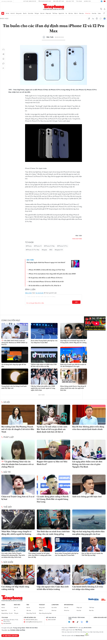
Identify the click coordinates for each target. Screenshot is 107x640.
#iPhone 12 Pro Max (32, 250)
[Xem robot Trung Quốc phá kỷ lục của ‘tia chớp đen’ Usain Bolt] (44, 331)
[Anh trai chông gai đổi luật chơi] (89, 485)
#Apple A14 (59, 250)
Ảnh (27, 604)
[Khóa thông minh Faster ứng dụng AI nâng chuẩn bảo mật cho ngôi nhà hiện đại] (73, 377)
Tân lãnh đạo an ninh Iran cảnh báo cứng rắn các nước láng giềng (53, 532)
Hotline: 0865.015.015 (29, 1)
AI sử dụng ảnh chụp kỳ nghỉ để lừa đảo (13, 365)
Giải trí (76, 13)
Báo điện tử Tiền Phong (53, 7)
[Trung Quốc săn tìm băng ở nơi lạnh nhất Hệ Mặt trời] (14, 377)
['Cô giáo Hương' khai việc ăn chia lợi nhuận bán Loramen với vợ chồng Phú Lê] (18, 450)
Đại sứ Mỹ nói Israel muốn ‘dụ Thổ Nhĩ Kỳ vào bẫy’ (92, 554)
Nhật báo (17, 604)
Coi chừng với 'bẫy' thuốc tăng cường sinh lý (15, 587)
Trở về (3, 68)
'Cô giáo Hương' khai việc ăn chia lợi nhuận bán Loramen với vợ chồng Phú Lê (17, 464)
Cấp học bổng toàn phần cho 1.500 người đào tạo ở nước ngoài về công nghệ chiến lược (43, 388)
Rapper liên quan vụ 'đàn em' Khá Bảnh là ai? (52, 462)
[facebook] (102, 1)
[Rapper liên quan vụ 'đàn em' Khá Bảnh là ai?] (53, 450)
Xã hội (7, 13)
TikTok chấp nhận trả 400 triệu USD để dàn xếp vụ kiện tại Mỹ (44, 365)
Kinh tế (12, 13)
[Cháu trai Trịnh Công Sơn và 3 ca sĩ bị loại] (18, 485)
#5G (50, 250)
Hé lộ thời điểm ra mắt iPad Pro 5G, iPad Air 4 (45, 285)
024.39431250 (7, 623)
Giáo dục (81, 13)
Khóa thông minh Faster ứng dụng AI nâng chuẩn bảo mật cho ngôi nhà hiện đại (73, 388)
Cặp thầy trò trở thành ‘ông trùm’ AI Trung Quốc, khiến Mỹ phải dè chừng (73, 341)
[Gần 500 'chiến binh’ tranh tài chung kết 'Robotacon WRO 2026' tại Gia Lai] (14, 331)
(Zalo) (35, 619)
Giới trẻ (42, 13)
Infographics (68, 604)
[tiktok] (78, 622)
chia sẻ (89, 18)
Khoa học (87, 13)
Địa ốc (25, 13)
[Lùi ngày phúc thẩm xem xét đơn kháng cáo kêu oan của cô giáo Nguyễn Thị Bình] (89, 450)
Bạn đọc (91, 610)
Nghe (3, 49)
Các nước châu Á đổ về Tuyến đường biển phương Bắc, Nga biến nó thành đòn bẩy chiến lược (13, 555)
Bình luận (3, 63)
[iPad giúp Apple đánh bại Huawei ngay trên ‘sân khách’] (75, 263)
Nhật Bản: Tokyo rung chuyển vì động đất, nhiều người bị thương (16, 532)
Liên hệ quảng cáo (30, 617)
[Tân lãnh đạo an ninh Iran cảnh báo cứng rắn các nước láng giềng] (53, 519)
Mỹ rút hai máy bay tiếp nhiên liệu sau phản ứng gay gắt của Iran (88, 532)
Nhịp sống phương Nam (45, 613)
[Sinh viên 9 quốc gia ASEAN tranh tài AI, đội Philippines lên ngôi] (73, 355)
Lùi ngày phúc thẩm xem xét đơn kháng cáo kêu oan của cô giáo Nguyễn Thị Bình (87, 464)
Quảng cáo (87, 1)
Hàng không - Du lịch (7, 613)
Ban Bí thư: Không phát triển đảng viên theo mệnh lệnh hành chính (88, 427)
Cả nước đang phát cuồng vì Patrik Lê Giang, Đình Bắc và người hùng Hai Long (53, 499)
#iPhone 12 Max (49, 246)
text (93, 18)
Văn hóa (70, 13)
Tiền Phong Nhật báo (44, 1)
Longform (55, 604)
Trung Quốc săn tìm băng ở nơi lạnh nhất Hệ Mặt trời (14, 387)
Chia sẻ (3, 54)
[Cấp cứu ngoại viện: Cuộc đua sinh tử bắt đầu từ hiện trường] (53, 575)
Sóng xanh (19, 13)
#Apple (44, 250)
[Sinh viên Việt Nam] (93, 599)
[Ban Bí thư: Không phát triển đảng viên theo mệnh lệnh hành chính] (89, 415)
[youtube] (105, 1)
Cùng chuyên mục (10, 320)
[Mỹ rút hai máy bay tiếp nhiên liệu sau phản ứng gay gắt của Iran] (89, 519)
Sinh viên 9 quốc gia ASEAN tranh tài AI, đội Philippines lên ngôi (73, 365)
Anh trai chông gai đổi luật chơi (87, 496)
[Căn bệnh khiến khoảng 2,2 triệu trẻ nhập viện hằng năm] (89, 575)
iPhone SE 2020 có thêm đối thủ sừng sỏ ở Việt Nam (47, 270)
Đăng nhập (28, 293)
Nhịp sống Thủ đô (31, 613)
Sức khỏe (30, 13)
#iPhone (29, 246)
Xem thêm (104, 13)
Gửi (76, 302)
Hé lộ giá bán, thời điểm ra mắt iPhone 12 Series (46, 278)
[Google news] (88, 621)
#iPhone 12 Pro (62, 246)
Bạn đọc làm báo (11, 635)
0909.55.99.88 (30, 619)
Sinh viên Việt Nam (58, 1)
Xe (66, 13)
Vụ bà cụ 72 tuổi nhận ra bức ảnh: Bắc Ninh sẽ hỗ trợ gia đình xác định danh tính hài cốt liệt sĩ (52, 429)
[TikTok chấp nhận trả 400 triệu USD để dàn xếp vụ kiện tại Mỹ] (44, 355)
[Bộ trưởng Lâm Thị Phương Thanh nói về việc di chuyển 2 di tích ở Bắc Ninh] (18, 415)
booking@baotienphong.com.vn (34, 622)
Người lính (61, 13)
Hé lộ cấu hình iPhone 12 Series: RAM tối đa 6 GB (46, 281)
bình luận (100, 18)
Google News (104, 18)
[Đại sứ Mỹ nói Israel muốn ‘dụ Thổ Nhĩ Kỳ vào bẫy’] (94, 544)
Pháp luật (48, 13)
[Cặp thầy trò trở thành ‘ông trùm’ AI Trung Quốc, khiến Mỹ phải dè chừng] (73, 331)
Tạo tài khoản (39, 293)
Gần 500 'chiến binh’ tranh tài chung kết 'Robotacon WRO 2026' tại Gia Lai (14, 342)
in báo (96, 18)
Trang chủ (2, 13)
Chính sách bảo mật (100, 617)
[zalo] (83, 621)
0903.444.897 (52, 619)
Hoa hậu (94, 13)
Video (99, 13)
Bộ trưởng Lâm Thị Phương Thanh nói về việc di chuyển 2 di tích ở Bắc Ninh (17, 429)
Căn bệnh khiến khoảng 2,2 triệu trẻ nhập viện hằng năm (87, 587)
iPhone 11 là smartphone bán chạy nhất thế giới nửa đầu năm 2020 (52, 274)
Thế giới (37, 13)
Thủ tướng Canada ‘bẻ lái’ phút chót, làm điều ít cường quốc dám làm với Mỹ (39, 555)
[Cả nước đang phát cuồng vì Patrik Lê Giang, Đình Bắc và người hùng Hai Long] (53, 485)
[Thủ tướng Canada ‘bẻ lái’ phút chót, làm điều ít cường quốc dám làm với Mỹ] (40, 544)
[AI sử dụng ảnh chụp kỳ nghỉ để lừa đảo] (14, 355)
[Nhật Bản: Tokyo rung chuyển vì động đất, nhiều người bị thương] (18, 519)
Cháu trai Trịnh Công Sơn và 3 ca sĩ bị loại (17, 497)
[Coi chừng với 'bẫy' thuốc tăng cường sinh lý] (18, 575)
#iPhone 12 (38, 246)
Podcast (42, 604)
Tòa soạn (79, 1)
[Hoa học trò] (103, 599)
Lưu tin (3, 59)
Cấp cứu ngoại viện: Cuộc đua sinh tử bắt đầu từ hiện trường (53, 587)
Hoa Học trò (70, 1)
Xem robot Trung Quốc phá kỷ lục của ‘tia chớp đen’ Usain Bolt (44, 341)
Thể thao (54, 13)
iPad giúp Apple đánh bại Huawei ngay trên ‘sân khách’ (46, 262)
